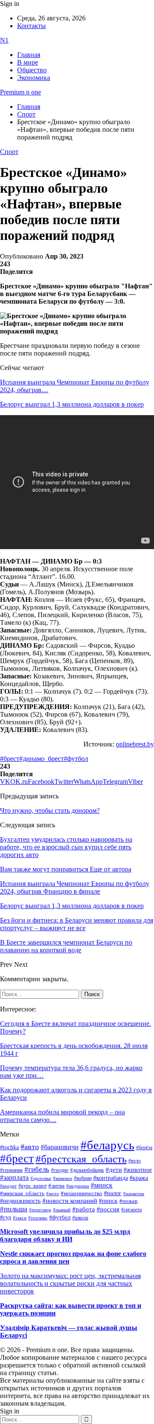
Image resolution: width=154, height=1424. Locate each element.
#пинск (108, 1201)
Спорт (9, 151)
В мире (27, 62)
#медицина (77, 1185)
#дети (114, 1169)
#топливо (37, 1217)
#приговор (40, 1209)
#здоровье (40, 1178)
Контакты (31, 25)
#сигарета (131, 1210)
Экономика (33, 77)
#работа (83, 1209)
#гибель (36, 1169)
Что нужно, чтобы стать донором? (50, 810)
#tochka (9, 1147)
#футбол (76, 758)
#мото (52, 1193)
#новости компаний (69, 1200)
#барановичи (60, 1147)
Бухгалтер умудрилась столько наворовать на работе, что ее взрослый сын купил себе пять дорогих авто (66, 847)
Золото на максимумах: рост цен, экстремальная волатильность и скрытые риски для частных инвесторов (70, 1283)
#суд (5, 1217)
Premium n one (20, 92)
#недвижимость (20, 1201)
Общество (32, 70)
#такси (20, 1218)
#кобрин (83, 1178)
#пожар (128, 1201)
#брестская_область (81, 1159)
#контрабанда (110, 1178)
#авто (30, 1146)
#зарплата (14, 1177)
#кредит (8, 1185)
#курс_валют (32, 1186)
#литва (56, 1186)
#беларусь (107, 1145)
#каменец (62, 1178)
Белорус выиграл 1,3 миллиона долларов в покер (72, 404)
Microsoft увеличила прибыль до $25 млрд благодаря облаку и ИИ (65, 1235)
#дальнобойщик (87, 1170)
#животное (138, 1169)
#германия (11, 1170)
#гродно (59, 1170)
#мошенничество (81, 1193)
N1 (4, 40)
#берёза (144, 1148)
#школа (80, 1218)
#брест (9, 758)
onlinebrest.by (135, 744)
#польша (13, 1209)
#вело (134, 1161)
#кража (139, 1178)
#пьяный (62, 1209)
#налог (112, 1193)
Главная (28, 54)
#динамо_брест (41, 758)
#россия (108, 1209)
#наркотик (133, 1193)
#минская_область (22, 1193)
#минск (102, 1185)
